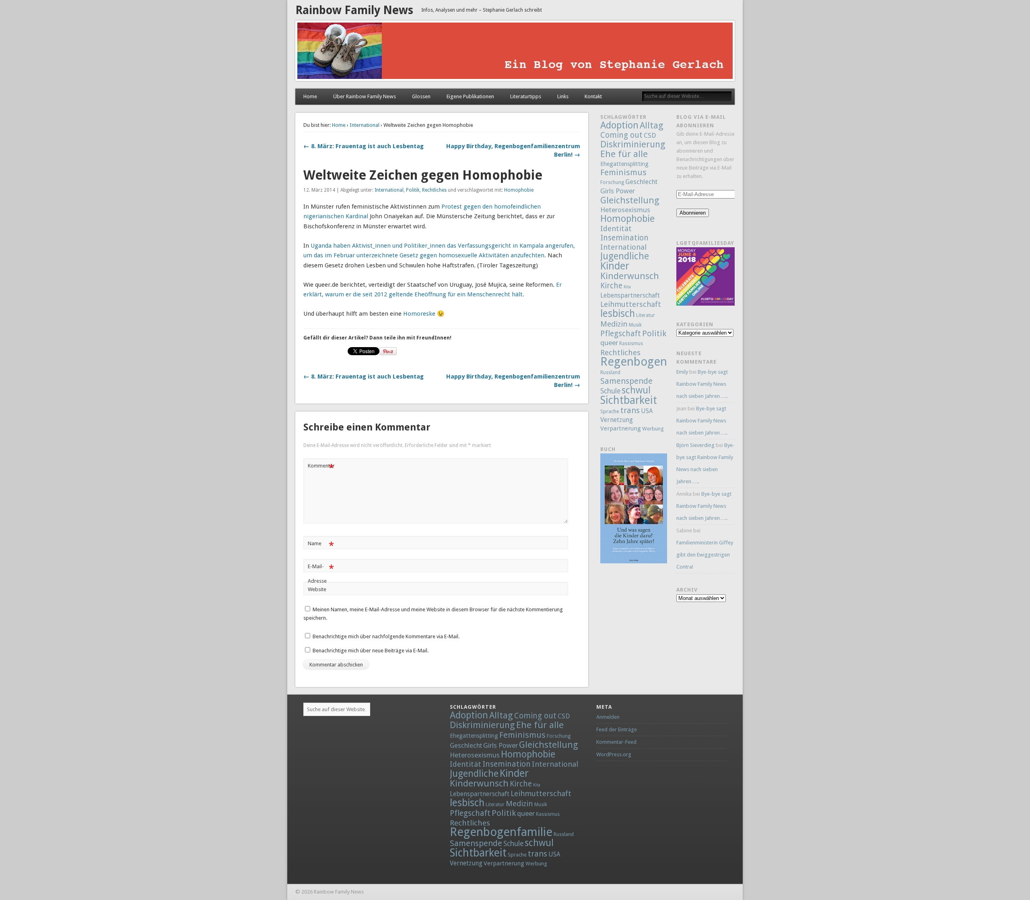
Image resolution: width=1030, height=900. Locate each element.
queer (609, 343)
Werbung (653, 429)
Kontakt (593, 96)
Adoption (619, 125)
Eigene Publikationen (470, 96)
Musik (635, 325)
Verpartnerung (620, 428)
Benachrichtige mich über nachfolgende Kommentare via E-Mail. (386, 636)
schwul (636, 390)
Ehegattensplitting (624, 163)
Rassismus (631, 343)
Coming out (621, 135)
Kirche (611, 285)
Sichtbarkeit (628, 400)
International (364, 125)
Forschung (612, 182)
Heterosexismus (625, 210)
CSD (650, 135)
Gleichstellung (629, 200)
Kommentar (321, 467)
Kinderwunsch (629, 276)
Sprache (609, 411)
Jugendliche (624, 256)
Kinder (614, 266)
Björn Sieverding (695, 445)
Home (310, 96)
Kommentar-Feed (616, 742)
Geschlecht (641, 182)
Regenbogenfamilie (651, 361)
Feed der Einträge (616, 729)
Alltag (651, 125)
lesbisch (617, 313)
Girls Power (617, 191)
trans (630, 410)
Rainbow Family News (354, 10)
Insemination (624, 237)
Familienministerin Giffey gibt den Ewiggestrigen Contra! (704, 555)
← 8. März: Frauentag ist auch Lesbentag (363, 146)
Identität (616, 228)
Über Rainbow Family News (364, 96)
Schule (610, 391)
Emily (682, 372)
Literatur (645, 315)
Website (317, 589)
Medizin (614, 324)
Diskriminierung (632, 144)
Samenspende (626, 381)
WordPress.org (613, 754)
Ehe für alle (624, 154)
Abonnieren (693, 213)
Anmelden (608, 717)
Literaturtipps (525, 96)
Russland (610, 372)
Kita (627, 287)
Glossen (421, 96)
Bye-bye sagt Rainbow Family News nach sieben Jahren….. (702, 384)
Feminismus (623, 172)
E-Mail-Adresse (321, 573)
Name (321, 545)
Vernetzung (616, 420)
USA (647, 411)
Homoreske (419, 313)
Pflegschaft (620, 333)
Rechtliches (434, 190)
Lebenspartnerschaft (630, 295)
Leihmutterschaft (630, 304)
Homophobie (519, 190)
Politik (413, 190)
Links (563, 96)
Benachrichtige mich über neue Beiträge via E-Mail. (370, 651)
